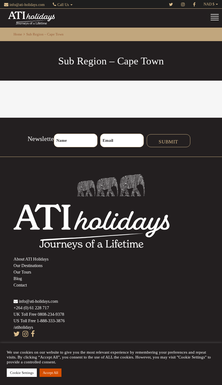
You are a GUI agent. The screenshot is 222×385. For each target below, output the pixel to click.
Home (18, 34)
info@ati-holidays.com (26, 5)
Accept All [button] (50, 373)
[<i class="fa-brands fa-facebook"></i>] (194, 4)
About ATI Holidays (31, 259)
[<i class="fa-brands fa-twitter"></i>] (171, 4)
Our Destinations (28, 265)
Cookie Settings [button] (22, 373)
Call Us (63, 5)
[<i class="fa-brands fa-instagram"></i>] (183, 4)
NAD (208, 4)
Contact (20, 285)
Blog (18, 278)
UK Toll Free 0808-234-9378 (39, 314)
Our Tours (22, 272)
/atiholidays (23, 327)
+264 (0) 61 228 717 (31, 307)
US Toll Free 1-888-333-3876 (39, 320)
